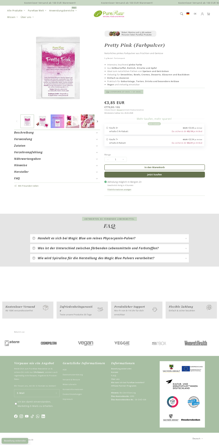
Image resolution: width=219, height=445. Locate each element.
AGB (65, 369)
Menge (107, 154)
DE (195, 13)
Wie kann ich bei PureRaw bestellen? (128, 382)
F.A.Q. (114, 375)
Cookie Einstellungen (72, 394)
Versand (119, 110)
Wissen (11, 17)
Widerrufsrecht (70, 384)
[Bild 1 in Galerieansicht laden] (27, 121)
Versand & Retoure (71, 379)
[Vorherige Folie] (17, 121)
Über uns (26, 17)
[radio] (154, 129)
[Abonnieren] (56, 393)
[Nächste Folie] (97, 121)
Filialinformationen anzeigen (119, 189)
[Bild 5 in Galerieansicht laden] (87, 121)
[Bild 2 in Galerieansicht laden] (42, 121)
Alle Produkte (15, 10)
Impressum (68, 399)
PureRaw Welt (36, 10)
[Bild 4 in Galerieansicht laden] (72, 121)
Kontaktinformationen (73, 389)
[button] (181, 14)
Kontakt (114, 372)
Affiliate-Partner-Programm (123, 386)
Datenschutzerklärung (73, 374)
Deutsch (196, 438)
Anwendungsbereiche (61, 10)
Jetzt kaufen (154, 174)
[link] (154, 34)
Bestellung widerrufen (121, 368)
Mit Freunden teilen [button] (28, 186)
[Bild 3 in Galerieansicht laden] (57, 121)
